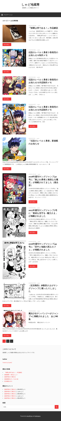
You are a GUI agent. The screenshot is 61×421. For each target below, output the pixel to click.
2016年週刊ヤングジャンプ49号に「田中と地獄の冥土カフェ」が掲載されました (43, 247)
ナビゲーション (8, 14)
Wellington (37, 416)
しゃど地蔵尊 (30, 4)
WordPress (29, 416)
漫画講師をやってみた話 (11, 379)
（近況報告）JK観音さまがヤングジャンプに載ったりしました (43, 288)
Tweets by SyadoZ (7, 362)
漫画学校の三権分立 (10, 377)
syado (39, 25)
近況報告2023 (8, 381)
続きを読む (6, 44)
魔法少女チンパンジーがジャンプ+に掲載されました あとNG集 (43, 316)
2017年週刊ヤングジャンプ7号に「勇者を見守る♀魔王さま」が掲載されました (43, 213)
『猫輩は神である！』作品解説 (43, 28)
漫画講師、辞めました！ (11, 374)
